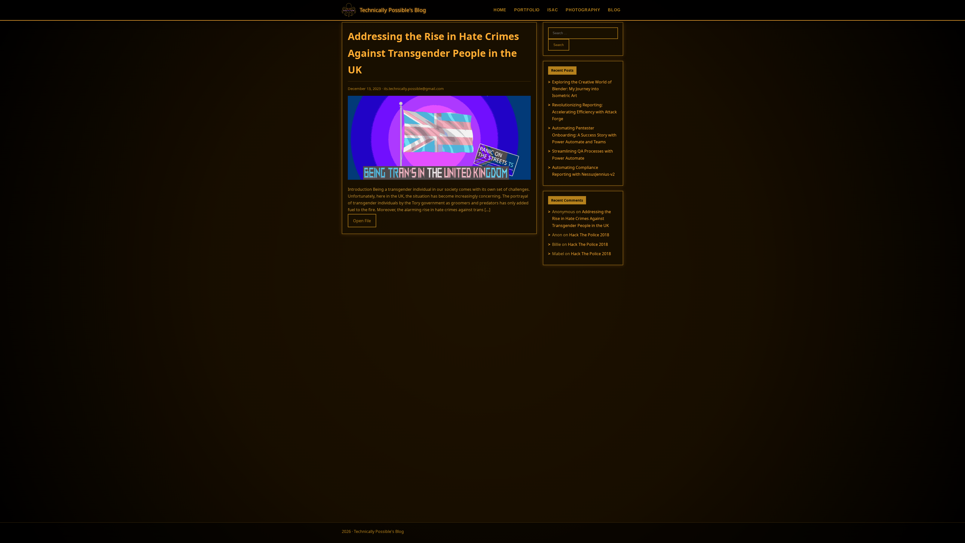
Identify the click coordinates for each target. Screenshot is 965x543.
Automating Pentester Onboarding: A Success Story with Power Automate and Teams (584, 134)
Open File (362, 220)
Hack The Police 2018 (589, 235)
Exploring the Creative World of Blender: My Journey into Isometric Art (582, 88)
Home (500, 10)
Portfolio (527, 10)
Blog (614, 10)
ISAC (552, 10)
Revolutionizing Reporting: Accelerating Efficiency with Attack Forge (584, 111)
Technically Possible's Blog (393, 10)
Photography (583, 10)
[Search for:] (583, 32)
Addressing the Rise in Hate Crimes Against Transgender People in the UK (433, 52)
